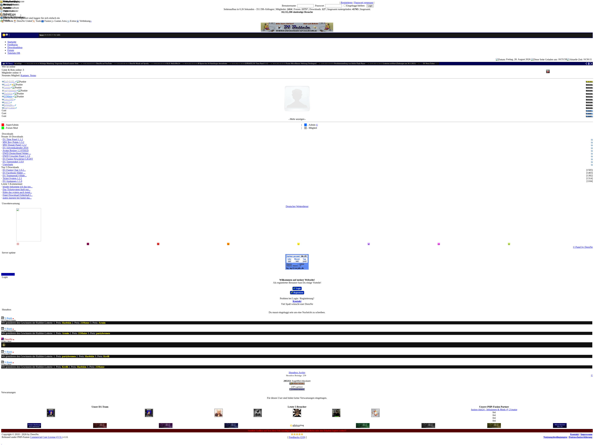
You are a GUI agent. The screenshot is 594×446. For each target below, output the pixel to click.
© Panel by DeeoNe (583, 247)
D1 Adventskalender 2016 (15, 147)
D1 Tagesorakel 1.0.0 (13, 161)
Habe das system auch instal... (17, 192)
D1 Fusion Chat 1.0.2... (14, 170)
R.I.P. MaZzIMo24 (149, 63)
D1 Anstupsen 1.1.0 (12, 181)
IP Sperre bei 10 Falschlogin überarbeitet (188, 63)
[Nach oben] (1, 443)
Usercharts (8, 164)
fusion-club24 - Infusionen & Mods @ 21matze (494, 409)
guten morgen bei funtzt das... (17, 198)
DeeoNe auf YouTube (80, 63)
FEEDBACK (8, 274)
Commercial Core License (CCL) (46, 437)
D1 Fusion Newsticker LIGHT (18, 159)
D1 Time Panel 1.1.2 (13, 139)
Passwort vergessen (363, 2)
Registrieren (347, 2)
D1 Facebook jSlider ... (14, 172)
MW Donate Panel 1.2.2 (14, 145)
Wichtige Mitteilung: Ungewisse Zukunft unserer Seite (35, 63)
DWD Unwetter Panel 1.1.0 (16, 156)
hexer (42, 35)
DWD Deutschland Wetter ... (17, 153)
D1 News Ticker (411, 63)
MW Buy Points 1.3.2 (13, 142)
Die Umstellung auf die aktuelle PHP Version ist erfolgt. (451, 63)
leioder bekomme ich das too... (17, 186)
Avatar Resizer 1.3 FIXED (15, 150)
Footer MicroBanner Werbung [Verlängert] (277, 63)
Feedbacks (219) (297, 437)
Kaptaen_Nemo (28, 75)
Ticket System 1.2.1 (12, 178)
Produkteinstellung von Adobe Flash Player (326, 63)
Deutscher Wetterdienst (297, 206)
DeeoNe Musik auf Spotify (115, 63)
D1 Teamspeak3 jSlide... (15, 175)
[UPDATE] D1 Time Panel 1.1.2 (232, 63)
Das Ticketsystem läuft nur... (16, 189)
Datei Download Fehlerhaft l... (17, 195)
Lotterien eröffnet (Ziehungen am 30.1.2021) (375, 63)
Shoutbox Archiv (297, 372)
